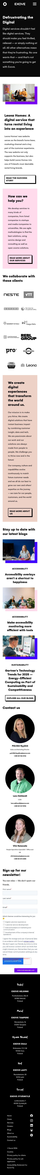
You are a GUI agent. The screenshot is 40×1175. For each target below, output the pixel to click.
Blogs (9, 1130)
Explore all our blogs (20, 698)
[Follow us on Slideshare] (31, 1131)
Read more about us (20, 512)
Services (10, 1123)
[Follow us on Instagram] (31, 1121)
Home (9, 1115)
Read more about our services (20, 259)
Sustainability (12, 1137)
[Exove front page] (5, 4)
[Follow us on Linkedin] (31, 1126)
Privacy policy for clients (16, 1155)
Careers (10, 1126)
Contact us (11, 1140)
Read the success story (16, 179)
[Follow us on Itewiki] (31, 1136)
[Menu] (35, 4)
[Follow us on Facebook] (31, 1116)
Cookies (10, 1152)
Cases (9, 1119)
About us (10, 1133)
